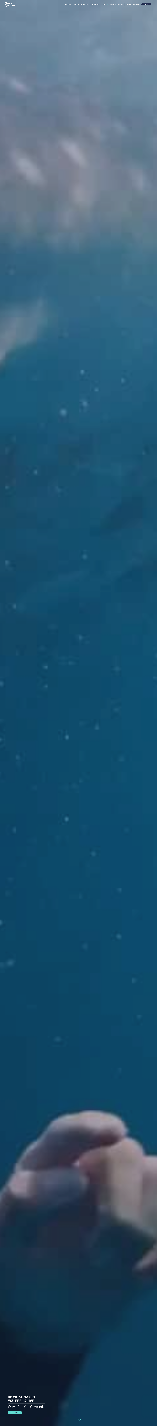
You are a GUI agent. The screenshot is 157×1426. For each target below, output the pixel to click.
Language (136, 4)
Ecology (103, 4)
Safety (76, 4)
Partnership (84, 4)
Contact (120, 4)
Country (128, 4)
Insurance (68, 4)
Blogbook (113, 4)
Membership (95, 4)
